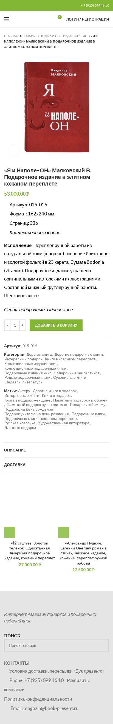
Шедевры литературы (23, 382)
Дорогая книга (39, 354)
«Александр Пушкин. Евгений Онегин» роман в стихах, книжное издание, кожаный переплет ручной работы (83, 553)
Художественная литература (63, 423)
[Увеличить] (13, 150)
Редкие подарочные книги (27, 377)
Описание (15, 450)
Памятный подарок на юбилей (80, 400)
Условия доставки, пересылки (56, 671)
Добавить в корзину (56, 325)
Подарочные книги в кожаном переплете (40, 418)
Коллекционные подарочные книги (35, 368)
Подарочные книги (88, 414)
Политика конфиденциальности (38, 699)
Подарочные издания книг (63, 36)
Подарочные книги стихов (77, 373)
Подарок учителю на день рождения (36, 414)
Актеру (24, 391)
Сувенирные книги (69, 377)
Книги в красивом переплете (70, 359)
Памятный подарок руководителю (37, 404)
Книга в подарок (56, 395)
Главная (11, 36)
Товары (29, 36)
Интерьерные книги (21, 395)
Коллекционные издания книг (30, 363)
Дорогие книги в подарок (55, 391)
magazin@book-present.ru (51, 708)
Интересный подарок (23, 359)
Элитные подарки (20, 427)
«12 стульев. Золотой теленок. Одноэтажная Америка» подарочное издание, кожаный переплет (29, 551)
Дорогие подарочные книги (79, 354)
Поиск (101, 645)
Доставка (15, 464)
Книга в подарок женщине (27, 400)
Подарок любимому (87, 404)
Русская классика (19, 423)
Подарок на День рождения (28, 409)
